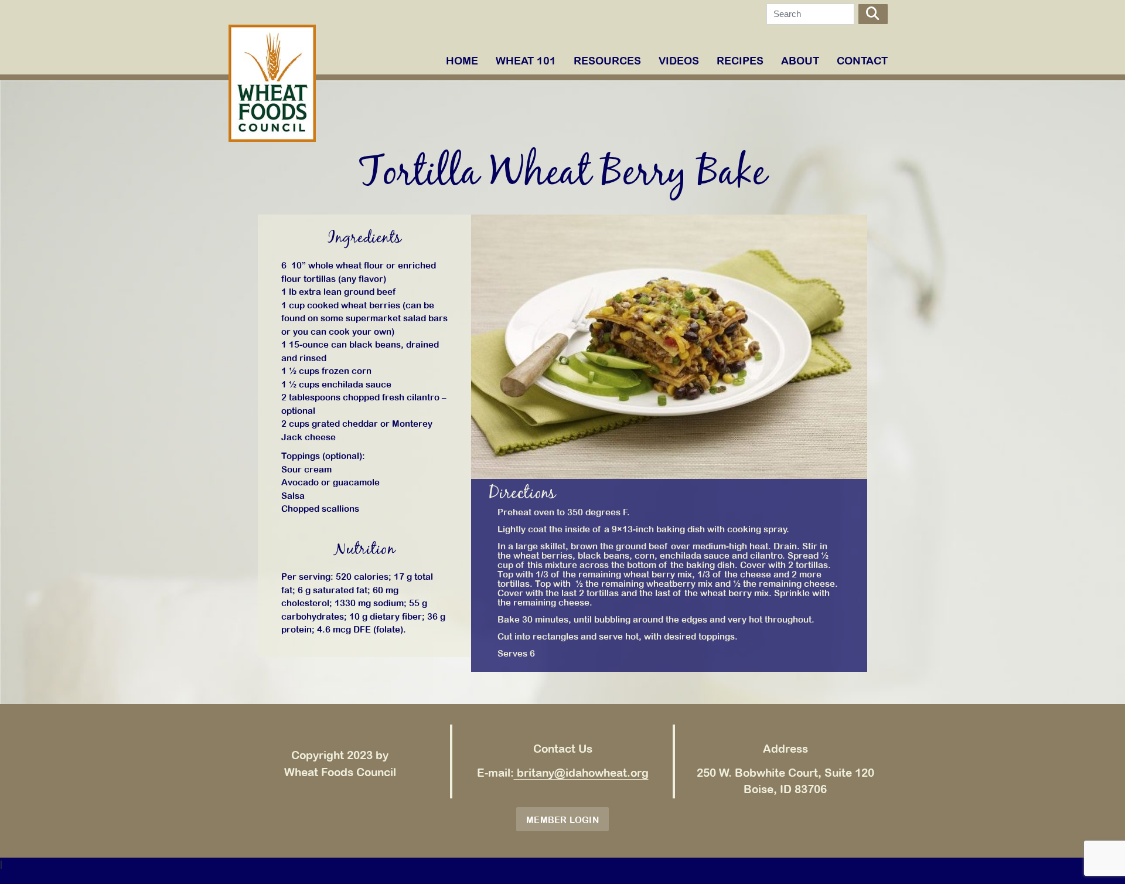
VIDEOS (679, 61)
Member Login (562, 820)
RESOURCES (607, 61)
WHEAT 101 (526, 61)
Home (462, 61)
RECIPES (740, 61)
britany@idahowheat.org (581, 772)
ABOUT (800, 61)
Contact (862, 61)
